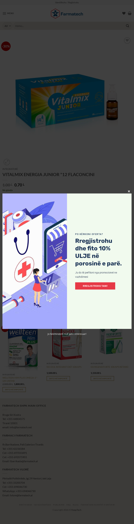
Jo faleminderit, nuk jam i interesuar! (67, 333)
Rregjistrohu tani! (95, 286)
